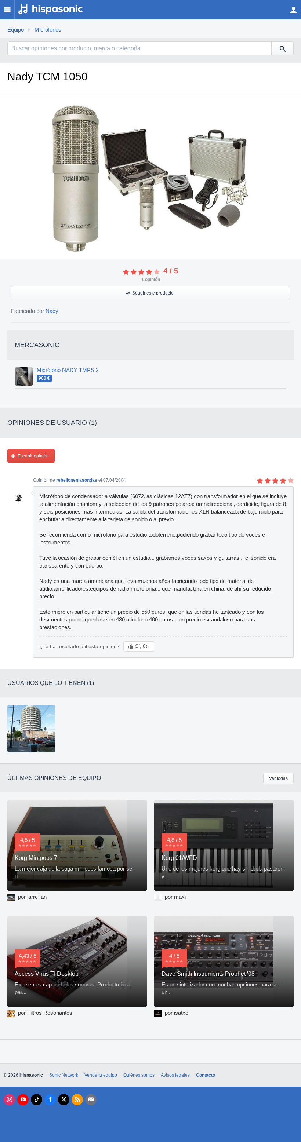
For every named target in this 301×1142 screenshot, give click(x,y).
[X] (63, 1099)
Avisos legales (175, 1075)
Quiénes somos (139, 1075)
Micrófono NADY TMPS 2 (68, 370)
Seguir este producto (153, 293)
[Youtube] (23, 1099)
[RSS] (77, 1099)
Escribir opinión (33, 456)
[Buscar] (282, 48)
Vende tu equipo (100, 1075)
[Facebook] (50, 1099)
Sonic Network (63, 1075)
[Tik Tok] (36, 1099)
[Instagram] (9, 1099)
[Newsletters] (91, 1099)
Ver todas (278, 778)
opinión (150, 279)
